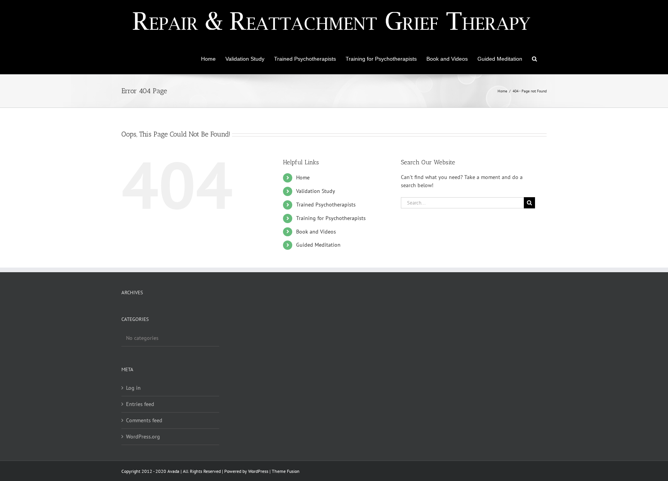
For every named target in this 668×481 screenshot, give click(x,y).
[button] (534, 58)
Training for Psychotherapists (331, 218)
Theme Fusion (286, 471)
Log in (133, 387)
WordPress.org (143, 436)
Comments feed (144, 420)
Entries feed (140, 404)
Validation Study (315, 191)
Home (303, 177)
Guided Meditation (318, 244)
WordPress (258, 471)
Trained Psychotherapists (326, 204)
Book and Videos (316, 231)
